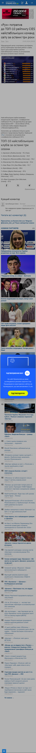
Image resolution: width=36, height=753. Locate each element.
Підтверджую (18, 393)
